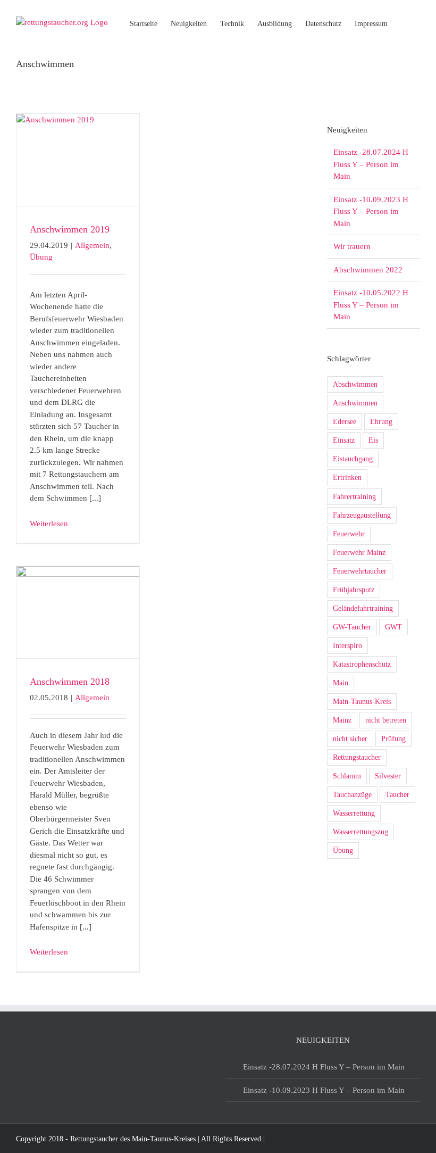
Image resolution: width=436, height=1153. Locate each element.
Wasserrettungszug (360, 832)
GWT (393, 627)
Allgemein (92, 245)
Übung (41, 257)
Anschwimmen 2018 (70, 681)
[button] (404, 23)
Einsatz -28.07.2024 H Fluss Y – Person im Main (370, 164)
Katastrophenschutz (362, 664)
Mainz (342, 720)
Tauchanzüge (352, 795)
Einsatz (344, 440)
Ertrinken (347, 478)
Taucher (397, 795)
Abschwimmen (355, 384)
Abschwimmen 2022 (368, 270)
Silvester (388, 776)
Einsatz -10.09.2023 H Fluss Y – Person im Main (370, 211)
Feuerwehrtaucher (360, 571)
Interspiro (347, 646)
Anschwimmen (355, 403)
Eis (373, 440)
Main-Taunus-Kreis (362, 702)
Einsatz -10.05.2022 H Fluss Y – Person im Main (370, 304)
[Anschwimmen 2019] (77, 160)
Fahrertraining (354, 497)
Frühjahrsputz (353, 590)
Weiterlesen (49, 523)
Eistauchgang (353, 459)
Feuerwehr (349, 534)
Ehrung (381, 422)
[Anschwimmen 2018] (77, 612)
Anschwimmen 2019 (70, 229)
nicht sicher (350, 739)
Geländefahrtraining (363, 608)
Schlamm (347, 776)
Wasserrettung (354, 813)
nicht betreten (385, 720)
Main (340, 683)
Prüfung (393, 739)
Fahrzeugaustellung (362, 515)
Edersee (344, 422)
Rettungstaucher (357, 757)
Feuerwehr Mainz (359, 553)
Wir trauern (352, 246)
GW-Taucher (352, 627)
